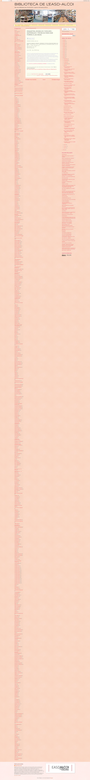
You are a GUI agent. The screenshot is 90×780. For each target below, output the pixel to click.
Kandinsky (16, 476)
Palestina (16, 597)
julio (65, 65)
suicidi (16, 710)
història (16, 377)
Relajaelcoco (17, 678)
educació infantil (17, 283)
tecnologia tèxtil (17, 724)
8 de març (16, 31)
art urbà (16, 114)
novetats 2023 (17, 578)
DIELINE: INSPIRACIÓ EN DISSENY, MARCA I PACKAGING (68, 165)
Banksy (16, 124)
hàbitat (16, 374)
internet (16, 446)
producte (55, 75)
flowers (16, 336)
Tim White (16, 734)
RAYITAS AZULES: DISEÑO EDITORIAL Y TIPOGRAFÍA (67, 223)
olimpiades (16, 587)
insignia (16, 437)
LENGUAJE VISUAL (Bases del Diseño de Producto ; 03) (69, 128)
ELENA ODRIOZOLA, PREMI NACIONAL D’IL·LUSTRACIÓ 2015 (69, 136)
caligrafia (16, 150)
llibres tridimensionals (18, 493)
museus (16, 548)
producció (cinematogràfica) (18, 653)
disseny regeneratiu (18, 250)
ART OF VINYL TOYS (67, 114)
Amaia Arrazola (17, 55)
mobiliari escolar (17, 531)
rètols (16, 681)
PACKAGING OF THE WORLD (67, 214)
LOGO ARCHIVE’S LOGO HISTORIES (68, 199)
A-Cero (16, 33)
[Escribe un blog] (46, 74)
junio (65, 144)
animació (16, 65)
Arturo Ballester (17, 121)
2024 (64, 43)
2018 (64, 52)
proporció (16, 665)
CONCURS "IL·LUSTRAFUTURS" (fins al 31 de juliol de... (69, 85)
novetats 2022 (17, 577)
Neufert (16, 558)
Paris (15, 610)
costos (16, 201)
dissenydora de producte (17, 273)
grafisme (16, 368)
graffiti (16, 365)
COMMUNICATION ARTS (66, 159)
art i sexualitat (17, 104)
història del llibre (17, 389)
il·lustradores (17, 410)
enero (65, 147)
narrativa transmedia (18, 555)
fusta (15, 357)
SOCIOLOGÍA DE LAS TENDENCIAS (68, 67)
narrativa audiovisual (18, 553)
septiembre (66, 63)
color (15, 181)
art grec (16, 103)
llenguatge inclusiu (18, 487)
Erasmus (16, 299)
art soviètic (16, 111)
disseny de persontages (19, 235)
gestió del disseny (18, 364)
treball (16, 741)
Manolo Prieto (17, 502)
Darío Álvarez (17, 211)
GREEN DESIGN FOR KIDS (69, 116)
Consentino (17, 192)
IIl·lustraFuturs (17, 399)
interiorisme (17, 442)
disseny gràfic (17, 243)
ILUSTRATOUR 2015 (67, 106)
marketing (16, 514)
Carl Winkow (17, 158)
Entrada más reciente (30, 79)
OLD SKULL (64, 210)
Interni (16, 447)
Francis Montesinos (18, 354)
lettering (16, 483)
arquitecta (16, 79)
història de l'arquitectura (19, 378)
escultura (16, 313)
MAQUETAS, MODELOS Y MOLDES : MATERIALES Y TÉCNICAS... (69, 76)
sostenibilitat (17, 702)
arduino (16, 76)
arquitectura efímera (18, 88)
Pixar (15, 632)
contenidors (17, 198)
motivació (16, 545)
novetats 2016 (17, 568)
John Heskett (17, 464)
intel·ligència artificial (18, 441)
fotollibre (16, 347)
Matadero (16, 515)
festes (16, 331)
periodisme (17, 622)
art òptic (16, 107)
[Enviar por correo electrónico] (45, 74)
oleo (15, 585)
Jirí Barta (16, 456)
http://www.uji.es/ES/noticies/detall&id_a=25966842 (38, 63)
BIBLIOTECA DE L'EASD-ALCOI (44, 4)
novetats (16, 564)
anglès (16, 62)
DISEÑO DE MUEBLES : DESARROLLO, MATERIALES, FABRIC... (69, 91)
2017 (64, 54)
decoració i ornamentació (17, 215)
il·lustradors (17, 411)
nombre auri (17, 559)
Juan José (16, 473)
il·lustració (16, 402)
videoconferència (18, 749)
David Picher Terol (18, 765)
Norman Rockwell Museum (18, 561)
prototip (16, 667)
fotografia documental (19, 343)
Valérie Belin (17, 745)
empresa (16, 294)
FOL (15, 338)
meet (16, 518)
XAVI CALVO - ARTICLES (66, 250)
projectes (16, 660)
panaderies (17, 600)
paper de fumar (17, 604)
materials (42, 75)
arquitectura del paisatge (17, 84)
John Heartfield (17, 463)
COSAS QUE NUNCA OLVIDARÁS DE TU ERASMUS (68, 88)
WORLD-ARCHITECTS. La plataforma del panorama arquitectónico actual (68, 248)
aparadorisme (17, 70)
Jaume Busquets (18, 453)
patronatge (17, 615)
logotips (16, 495)
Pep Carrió (16, 619)
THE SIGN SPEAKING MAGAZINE (68, 239)
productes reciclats (18, 657)
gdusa (16, 360)
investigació (17, 449)
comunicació (17, 188)
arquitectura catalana (18, 82)
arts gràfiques (17, 118)
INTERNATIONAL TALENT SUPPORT (18, 445)
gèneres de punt (18, 361)
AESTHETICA (64, 154)
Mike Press (17, 523)
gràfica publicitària (18, 367)
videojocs (16, 751)
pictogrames (17, 625)
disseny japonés (17, 247)
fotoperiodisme (17, 350)
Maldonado (17, 501)
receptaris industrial (18, 675)
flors (15, 335)
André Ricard (17, 59)
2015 (64, 57)
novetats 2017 (17, 570)
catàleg (16, 168)
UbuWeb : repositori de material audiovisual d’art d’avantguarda (67, 245)
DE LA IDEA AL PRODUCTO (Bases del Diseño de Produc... (69, 131)
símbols (16, 695)
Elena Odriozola (17, 287)
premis (16, 645)
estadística (16, 317)
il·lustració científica (18, 407)
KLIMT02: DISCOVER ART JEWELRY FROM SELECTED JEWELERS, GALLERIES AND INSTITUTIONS (68, 192)
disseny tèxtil (17, 251)
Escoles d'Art (17, 309)
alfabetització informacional (17, 52)
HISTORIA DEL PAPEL (68, 83)
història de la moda (18, 384)
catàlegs (16, 169)
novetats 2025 (17, 581)
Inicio (44, 79)
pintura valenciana (18, 631)
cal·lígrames (17, 155)
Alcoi (15, 50)
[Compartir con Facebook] (48, 74)
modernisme (17, 539)
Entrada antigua (56, 79)
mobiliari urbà (17, 532)
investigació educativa (18, 450)
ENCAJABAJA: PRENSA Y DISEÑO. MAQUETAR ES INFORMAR (68, 175)
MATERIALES (66, 133)
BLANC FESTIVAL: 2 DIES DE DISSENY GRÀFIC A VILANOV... (69, 70)
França (16, 351)
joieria (16, 466)
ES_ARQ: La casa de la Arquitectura (68, 176)
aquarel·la (16, 73)
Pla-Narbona (17, 635)
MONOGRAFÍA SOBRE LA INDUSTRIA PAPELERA (68, 81)
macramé (16, 499)
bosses (16, 141)
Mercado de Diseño (18, 519)
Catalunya (16, 171)
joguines (16, 460)
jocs (15, 459)
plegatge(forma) (17, 638)
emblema (16, 290)
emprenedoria (17, 293)
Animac (16, 63)
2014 (64, 149)
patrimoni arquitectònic (19, 613)
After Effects (17, 39)
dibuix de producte (18, 228)
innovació (16, 436)
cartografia (16, 162)
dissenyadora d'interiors (19, 257)
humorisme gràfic (18, 393)
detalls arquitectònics (18, 219)
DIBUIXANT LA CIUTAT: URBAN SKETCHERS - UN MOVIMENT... (69, 139)
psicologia (16, 668)
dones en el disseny (18, 277)
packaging (16, 593)
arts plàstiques (17, 120)
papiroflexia (17, 609)
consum (16, 197)
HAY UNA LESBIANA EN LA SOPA (68, 188)
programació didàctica (18, 658)
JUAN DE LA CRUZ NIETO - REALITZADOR (69, 79)
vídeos (16, 752)
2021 (64, 48)
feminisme (16, 329)
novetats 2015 (51, 75)
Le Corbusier (17, 480)
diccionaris (16, 231)
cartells (16, 161)
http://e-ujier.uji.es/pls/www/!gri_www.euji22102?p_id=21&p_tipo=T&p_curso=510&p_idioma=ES (41, 69)
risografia (16, 686)
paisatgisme (17, 596)
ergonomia (16, 301)
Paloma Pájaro (17, 599)
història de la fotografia (19, 382)
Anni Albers (17, 68)
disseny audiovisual (18, 234)
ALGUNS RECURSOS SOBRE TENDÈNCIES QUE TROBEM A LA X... (69, 98)
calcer (16, 147)
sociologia (16, 699)
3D (15, 30)
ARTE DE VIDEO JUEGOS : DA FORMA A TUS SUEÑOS (69, 113)
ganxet (16, 358)
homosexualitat (17, 392)
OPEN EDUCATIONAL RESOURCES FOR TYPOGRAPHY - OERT (68, 213)
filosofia (16, 332)
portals (16, 642)
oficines (16, 584)
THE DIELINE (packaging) (66, 234)
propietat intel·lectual (18, 664)
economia (16, 280)
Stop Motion (17, 705)
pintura (16, 626)
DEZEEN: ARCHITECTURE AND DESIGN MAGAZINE (68, 163)
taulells (16, 719)
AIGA (15, 43)
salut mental (17, 688)
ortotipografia (17, 592)
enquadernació (17, 296)
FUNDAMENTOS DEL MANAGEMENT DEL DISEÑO (69, 101)
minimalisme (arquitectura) (17, 525)
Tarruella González (18, 716)
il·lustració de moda (18, 408)
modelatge (46, 75)
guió (15, 371)
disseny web (17, 254)
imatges (16, 417)
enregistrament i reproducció (18, 298)
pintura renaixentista (18, 629)
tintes (16, 735)
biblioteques (17, 133)
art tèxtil (16, 113)
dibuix (16, 224)
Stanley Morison (17, 703)
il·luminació (16, 400)
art (15, 97)
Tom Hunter (17, 738)
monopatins (17, 541)
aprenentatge (17, 72)
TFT (15, 732)
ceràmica (16, 172)
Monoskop (16, 542)
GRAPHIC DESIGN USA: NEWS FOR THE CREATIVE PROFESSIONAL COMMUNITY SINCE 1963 (68, 186)
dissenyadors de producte (17, 267)
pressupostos (17, 649)
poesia (16, 639)
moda (16, 534)
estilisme (16, 321)
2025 (64, 41)
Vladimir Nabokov (18, 755)
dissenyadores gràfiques (19, 264)
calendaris (16, 148)
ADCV (16, 36)
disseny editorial (17, 241)
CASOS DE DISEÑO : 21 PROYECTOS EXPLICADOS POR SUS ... (69, 103)
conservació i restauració (17, 194)
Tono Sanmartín (17, 739)
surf (15, 712)
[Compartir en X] (47, 74)
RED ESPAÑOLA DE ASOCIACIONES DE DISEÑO (67, 225)
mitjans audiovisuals (18, 527)
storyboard (16, 706)
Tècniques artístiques (18, 722)
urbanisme (16, 744)
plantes (16, 636)
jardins (16, 452)
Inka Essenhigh (17, 434)
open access (17, 588)
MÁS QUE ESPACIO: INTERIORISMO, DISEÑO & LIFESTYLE (67, 203)
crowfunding (17, 207)
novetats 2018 (17, 571)
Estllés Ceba (17, 323)
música (16, 549)
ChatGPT (16, 175)
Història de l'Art (17, 380)
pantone (16, 602)
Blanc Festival (17, 138)
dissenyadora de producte (17, 260)
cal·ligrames (17, 154)
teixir (15, 725)
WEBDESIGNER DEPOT (66, 246)
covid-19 (16, 204)
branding (16, 143)
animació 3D (17, 66)
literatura (16, 486)
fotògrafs (16, 346)
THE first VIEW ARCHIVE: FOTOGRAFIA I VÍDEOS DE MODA (68, 236)
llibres (16, 491)
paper (16, 603)
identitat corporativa (18, 396)
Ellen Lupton (17, 289)
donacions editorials (18, 276)
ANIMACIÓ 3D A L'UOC (68, 107)
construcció (17, 196)
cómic (16, 182)
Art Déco (16, 100)
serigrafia (16, 692)
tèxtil (15, 731)
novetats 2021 (17, 575)
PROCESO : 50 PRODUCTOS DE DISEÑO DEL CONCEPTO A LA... (69, 95)
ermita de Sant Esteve (19, 302)
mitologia (16, 528)
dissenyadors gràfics (18, 269)
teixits (16, 727)
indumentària (17, 427)
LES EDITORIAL (65, 196)
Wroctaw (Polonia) (18, 758)
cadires (16, 145)
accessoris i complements (17, 35)
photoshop (17, 624)
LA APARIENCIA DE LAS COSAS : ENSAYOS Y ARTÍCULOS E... (68, 118)
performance (17, 621)
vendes (16, 746)
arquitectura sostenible (19, 95)
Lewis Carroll (17, 484)
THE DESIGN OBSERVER (66, 232)
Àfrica (16, 38)
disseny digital (17, 240)
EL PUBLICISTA (65, 172)
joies (15, 467)
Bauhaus (16, 125)
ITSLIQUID (64, 189)
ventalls (16, 748)
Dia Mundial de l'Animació (17, 223)
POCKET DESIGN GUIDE (66, 219)
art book (16, 99)
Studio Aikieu (17, 709)
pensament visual (18, 618)
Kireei (16, 477)
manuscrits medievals (19, 507)
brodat (16, 144)
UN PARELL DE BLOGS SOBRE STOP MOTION (69, 142)
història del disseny (18, 385)
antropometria (17, 69)
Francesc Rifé (17, 353)
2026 (64, 40)
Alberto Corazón (17, 47)
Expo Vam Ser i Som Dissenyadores (18, 325)
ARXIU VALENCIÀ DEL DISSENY (68, 158)
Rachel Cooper (17, 671)
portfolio (16, 643)
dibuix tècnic (17, 230)
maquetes (38, 75)
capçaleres (16, 157)
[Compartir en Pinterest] (49, 74)
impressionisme (17, 421)
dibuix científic (17, 227)
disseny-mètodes (18, 255)
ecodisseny (17, 279)
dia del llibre (17, 220)
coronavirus (17, 200)
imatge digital (17, 415)
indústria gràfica (17, 429)
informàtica (17, 433)
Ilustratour (16, 414)
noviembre (66, 60)
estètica (16, 320)
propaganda (17, 661)
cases (16, 164)
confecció (16, 189)
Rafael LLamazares (18, 672)
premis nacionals (18, 646)
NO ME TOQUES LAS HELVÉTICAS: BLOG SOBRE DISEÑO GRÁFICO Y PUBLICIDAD (68, 208)
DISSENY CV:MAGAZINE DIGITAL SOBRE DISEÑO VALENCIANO (68, 167)
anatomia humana (18, 58)
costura (16, 203)
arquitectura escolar (18, 89)
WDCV (16, 756)
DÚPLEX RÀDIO (65, 169)
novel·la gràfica (17, 563)
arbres (16, 75)
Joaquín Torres (17, 457)
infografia (16, 432)
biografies (16, 137)
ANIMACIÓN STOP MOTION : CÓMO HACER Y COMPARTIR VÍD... (69, 122)
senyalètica (17, 691)
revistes (16, 685)
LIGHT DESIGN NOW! (68, 110)
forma (16, 339)
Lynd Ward (16, 498)
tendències (17, 728)
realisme (16, 674)
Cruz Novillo (17, 208)
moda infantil (17, 535)
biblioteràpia (17, 134)
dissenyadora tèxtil (18, 261)
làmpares (16, 479)
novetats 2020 (17, 574)
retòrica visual (17, 682)
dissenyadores (17, 263)
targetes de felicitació (18, 713)
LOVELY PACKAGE (65, 200)
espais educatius (18, 316)
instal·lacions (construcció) (17, 439)
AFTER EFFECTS (67, 109)
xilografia (16, 759)
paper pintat (17, 607)
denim (16, 216)
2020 (64, 49)
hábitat (16, 372)
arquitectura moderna (18, 93)
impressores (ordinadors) (17, 423)
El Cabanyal (17, 286)
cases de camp (17, 165)
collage (16, 179)
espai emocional (17, 314)
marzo (65, 146)
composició (17, 186)
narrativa (16, 552)
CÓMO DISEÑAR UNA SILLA (69, 124)
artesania (16, 117)
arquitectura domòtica (19, 85)
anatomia (16, 56)
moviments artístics (18, 546)
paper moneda (17, 606)
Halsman (16, 375)
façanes (16, 328)
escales (16, 306)
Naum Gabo (17, 556)
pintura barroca (17, 628)
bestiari (16, 127)
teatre (16, 720)
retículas (16, 679)
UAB (15, 742)
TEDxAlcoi (64, 231)
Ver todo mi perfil (17, 775)
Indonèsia (16, 426)
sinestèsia (16, 696)
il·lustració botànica (18, 405)
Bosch (16, 140)
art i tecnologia (17, 106)
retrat (16, 684)
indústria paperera (18, 430)
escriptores (17, 310)
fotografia (16, 342)
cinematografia (17, 178)
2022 (64, 46)
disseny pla (17, 248)
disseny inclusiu (17, 244)
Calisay (16, 151)
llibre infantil (17, 490)
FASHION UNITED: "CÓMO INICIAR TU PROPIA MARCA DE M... (69, 73)
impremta (16, 418)
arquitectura (17, 80)
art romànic (17, 110)
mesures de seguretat (19, 521)
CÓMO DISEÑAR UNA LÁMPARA (68, 126)
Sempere (16, 689)
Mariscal (16, 512)
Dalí (15, 210)
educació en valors (18, 282)
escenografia (17, 307)
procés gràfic (17, 650)
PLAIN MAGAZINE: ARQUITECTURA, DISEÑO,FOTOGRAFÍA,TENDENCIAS (68, 218)
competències (17, 185)
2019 (64, 51)
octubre (65, 62)
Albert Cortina (17, 44)
